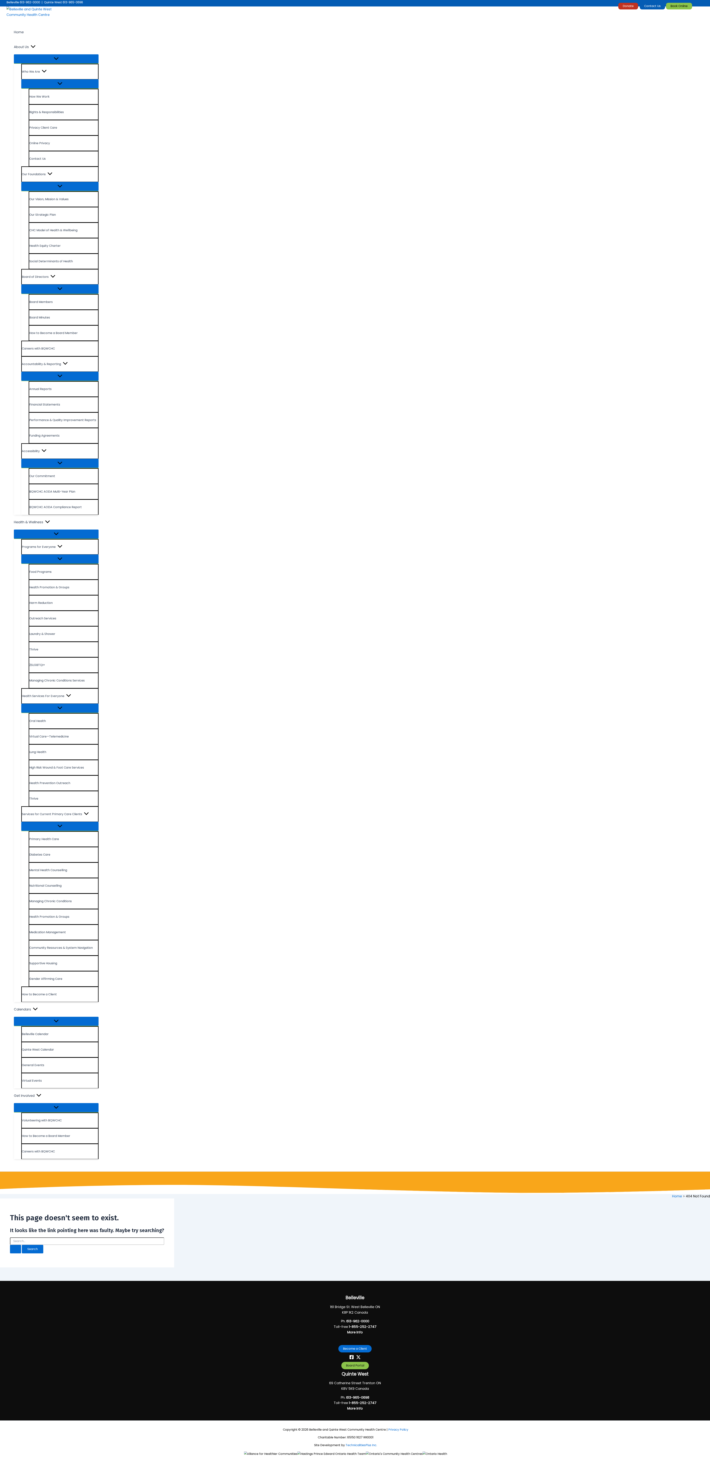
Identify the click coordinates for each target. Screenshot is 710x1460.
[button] (33, 47)
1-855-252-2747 (362, 1326)
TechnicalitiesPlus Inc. (361, 1445)
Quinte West (355, 1374)
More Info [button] (355, 1332)
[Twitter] (358, 1358)
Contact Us (652, 6)
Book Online (679, 6)
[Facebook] (351, 1358)
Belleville (355, 1298)
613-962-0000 (357, 1321)
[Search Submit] (15, 1249)
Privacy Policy (398, 1429)
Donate (628, 6)
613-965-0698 (357, 1397)
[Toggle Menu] (56, 58)
